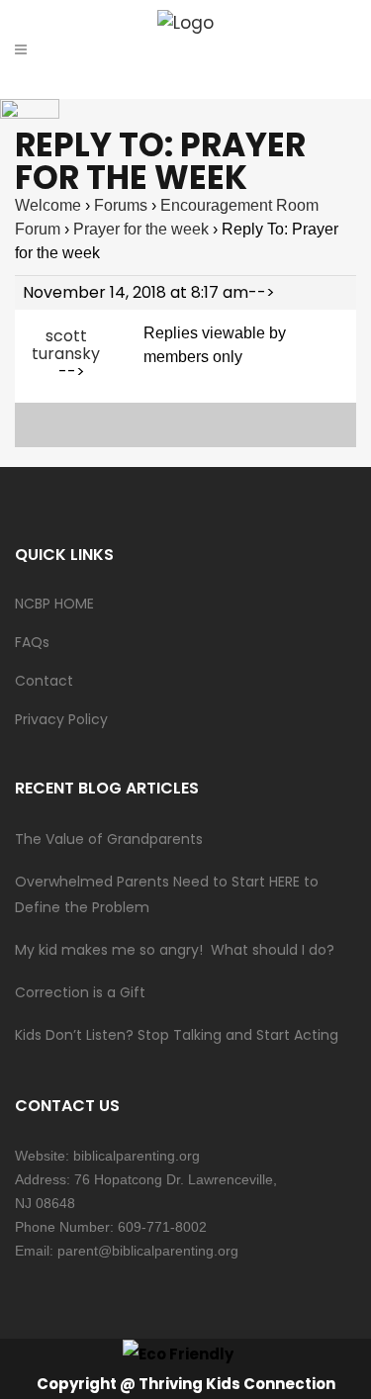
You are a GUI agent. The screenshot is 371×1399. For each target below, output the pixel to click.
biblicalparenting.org (136, 1156)
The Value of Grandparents (109, 839)
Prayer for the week (141, 229)
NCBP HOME (54, 603)
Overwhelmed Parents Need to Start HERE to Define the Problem (167, 894)
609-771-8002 (162, 1227)
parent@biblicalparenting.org (147, 1251)
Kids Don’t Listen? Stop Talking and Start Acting (176, 1035)
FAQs (32, 642)
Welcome (48, 205)
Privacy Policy (61, 719)
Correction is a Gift (80, 992)
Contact (44, 681)
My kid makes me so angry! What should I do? (174, 950)
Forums (120, 205)
